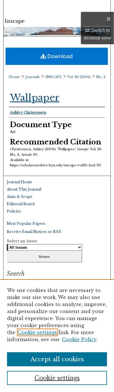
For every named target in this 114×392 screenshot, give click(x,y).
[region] (57, 335)
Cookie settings (37, 332)
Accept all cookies (57, 359)
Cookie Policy (79, 339)
